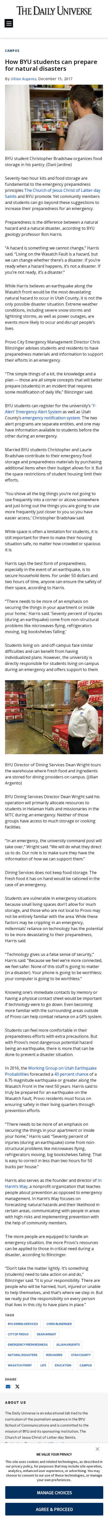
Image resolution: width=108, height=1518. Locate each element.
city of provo (18, 1334)
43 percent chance (71, 1074)
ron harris (54, 1354)
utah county (81, 1354)
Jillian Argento (24, 79)
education (63, 1365)
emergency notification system (51, 418)
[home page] (54, 12)
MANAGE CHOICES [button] (54, 1493)
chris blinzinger (59, 1323)
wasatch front (20, 1365)
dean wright (46, 1334)
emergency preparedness (28, 1344)
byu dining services (23, 1323)
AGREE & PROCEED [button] (54, 1509)
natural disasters (22, 1354)
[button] (97, 1448)
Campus (12, 51)
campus (86, 1365)
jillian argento (68, 1344)
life (43, 1365)
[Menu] (9, 23)
